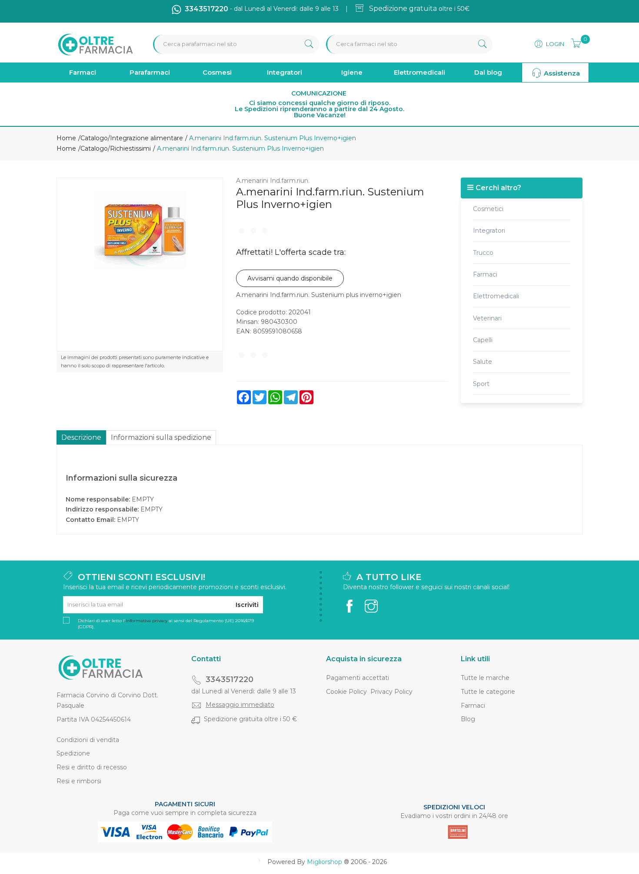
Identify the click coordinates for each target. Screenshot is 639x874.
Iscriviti (247, 605)
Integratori (284, 72)
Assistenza (561, 73)
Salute (482, 362)
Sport (481, 384)
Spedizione (73, 753)
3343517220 (229, 679)
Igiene (352, 72)
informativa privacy (146, 620)
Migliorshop (324, 862)
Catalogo (94, 138)
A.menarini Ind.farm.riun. (273, 181)
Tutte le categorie (488, 692)
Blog (468, 719)
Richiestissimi (130, 148)
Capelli (483, 340)
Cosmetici (488, 209)
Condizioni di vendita (88, 740)
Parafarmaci (150, 72)
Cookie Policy (346, 692)
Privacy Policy (391, 692)
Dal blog (488, 72)
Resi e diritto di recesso (92, 767)
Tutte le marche (485, 678)
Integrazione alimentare (146, 138)
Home (66, 138)
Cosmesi (217, 72)
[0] (573, 42)
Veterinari (487, 318)
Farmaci (82, 72)
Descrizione (81, 437)
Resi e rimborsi (79, 781)
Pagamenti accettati (357, 678)
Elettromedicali (419, 72)
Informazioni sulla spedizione (161, 437)
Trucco (483, 253)
